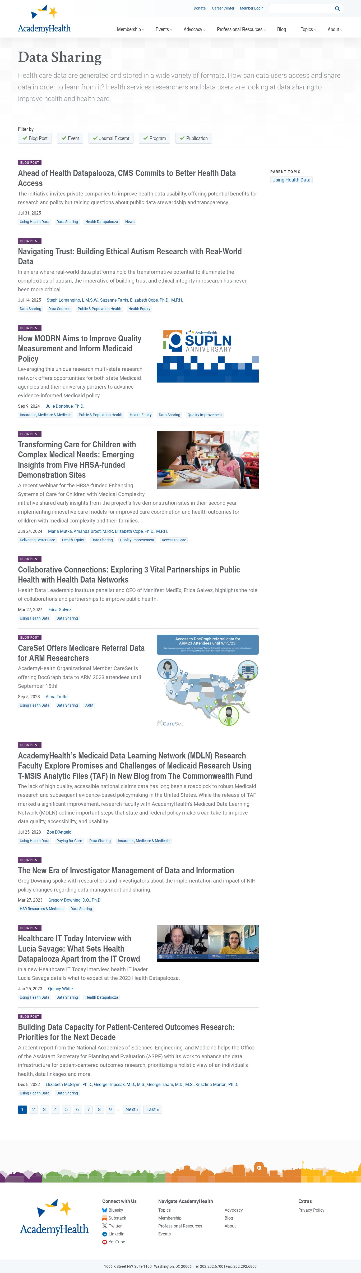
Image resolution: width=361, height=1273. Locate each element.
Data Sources (59, 309)
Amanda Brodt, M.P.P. (93, 531)
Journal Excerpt (114, 138)
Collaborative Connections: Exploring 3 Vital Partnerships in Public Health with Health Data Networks (129, 574)
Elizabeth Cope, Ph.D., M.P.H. (156, 300)
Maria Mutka (60, 531)
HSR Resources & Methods (41, 909)
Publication (197, 138)
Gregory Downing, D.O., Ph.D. (74, 900)
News (130, 222)
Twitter (115, 1226)
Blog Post (38, 138)
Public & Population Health (99, 309)
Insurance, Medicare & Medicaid (46, 415)
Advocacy (234, 1210)
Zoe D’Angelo (59, 832)
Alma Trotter (57, 696)
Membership (170, 1218)
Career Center (223, 8)
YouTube (117, 1241)
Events (164, 1233)
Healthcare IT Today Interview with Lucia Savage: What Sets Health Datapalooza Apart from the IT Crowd (79, 948)
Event (73, 138)
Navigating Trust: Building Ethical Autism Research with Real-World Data (130, 256)
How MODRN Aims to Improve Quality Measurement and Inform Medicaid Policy (80, 348)
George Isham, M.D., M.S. (170, 1084)
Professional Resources (180, 1226)
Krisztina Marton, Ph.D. (217, 1084)
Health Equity (139, 309)
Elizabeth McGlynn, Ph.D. (69, 1084)
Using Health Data (34, 222)
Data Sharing (67, 222)
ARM (89, 705)
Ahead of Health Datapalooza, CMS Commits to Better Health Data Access (127, 178)
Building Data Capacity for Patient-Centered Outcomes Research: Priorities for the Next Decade (126, 1032)
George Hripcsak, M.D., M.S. (119, 1084)
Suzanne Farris (114, 300)
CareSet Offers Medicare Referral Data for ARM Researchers (81, 652)
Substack (117, 1218)
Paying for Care (69, 841)
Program (158, 138)
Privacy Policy (311, 1210)
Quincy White (60, 988)
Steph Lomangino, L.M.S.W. (72, 300)
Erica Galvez (59, 609)
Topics (164, 1210)
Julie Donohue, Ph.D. (65, 406)
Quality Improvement (205, 415)
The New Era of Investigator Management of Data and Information (126, 870)
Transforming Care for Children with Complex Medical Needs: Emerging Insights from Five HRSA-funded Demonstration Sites (77, 459)
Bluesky (116, 1210)
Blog (229, 1218)
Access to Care (174, 540)
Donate (200, 8)
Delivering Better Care (37, 540)
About (230, 1226)
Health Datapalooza (101, 222)
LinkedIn (116, 1233)
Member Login (251, 8)
